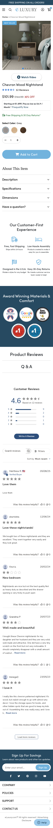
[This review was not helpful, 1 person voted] (47, 664)
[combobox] (38, 458)
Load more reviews (26, 737)
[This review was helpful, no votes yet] (42, 504)
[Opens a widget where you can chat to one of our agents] (42, 823)
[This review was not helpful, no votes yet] (47, 504)
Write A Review (26, 436)
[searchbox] (14, 451)
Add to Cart (29, 154)
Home (5, 16)
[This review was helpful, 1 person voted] (42, 664)
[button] (47, 45)
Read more (19, 652)
